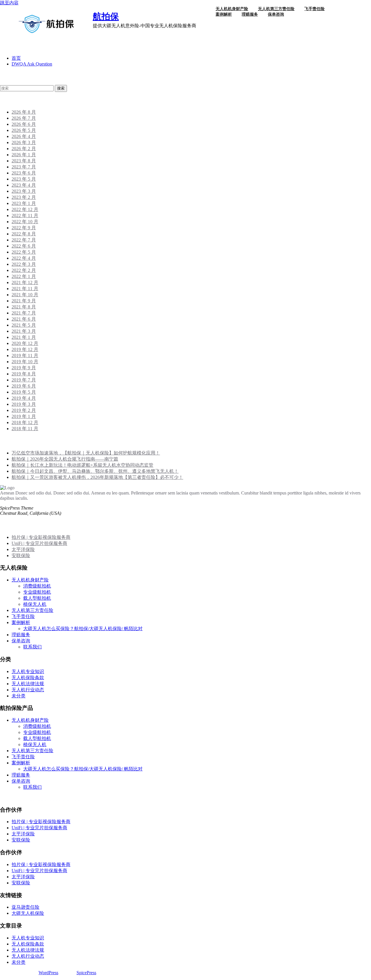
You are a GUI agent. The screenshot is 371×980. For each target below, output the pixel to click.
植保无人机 (34, 604)
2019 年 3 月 (24, 404)
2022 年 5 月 (24, 252)
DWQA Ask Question (32, 63)
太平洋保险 (23, 549)
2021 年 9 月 (24, 300)
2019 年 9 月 (24, 367)
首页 (16, 58)
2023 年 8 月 (24, 160)
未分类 (19, 695)
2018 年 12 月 (25, 422)
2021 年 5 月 (24, 325)
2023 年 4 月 (24, 185)
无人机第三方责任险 (32, 610)
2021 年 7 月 (24, 312)
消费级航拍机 (37, 585)
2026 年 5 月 (24, 130)
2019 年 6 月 (24, 385)
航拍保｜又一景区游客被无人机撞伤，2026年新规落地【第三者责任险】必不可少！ (97, 477)
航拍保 (106, 16)
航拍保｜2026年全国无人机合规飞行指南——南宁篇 (65, 459)
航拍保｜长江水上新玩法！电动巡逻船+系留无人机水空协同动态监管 (82, 465)
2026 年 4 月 (24, 136)
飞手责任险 (23, 616)
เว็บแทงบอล (68, 800)
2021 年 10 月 (25, 294)
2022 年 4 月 (24, 258)
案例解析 (224, 14)
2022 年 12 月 (25, 209)
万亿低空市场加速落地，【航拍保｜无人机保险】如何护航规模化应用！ (86, 452)
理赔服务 (250, 14)
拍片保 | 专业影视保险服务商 (41, 537)
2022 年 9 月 (24, 227)
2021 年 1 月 (24, 337)
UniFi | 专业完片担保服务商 (39, 543)
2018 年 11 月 (25, 428)
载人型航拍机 (37, 598)
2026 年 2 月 (24, 148)
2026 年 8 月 (24, 112)
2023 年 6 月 (24, 172)
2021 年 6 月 (24, 319)
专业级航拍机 (37, 592)
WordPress (48, 972)
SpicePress (86, 972)
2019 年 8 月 (24, 373)
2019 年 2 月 (24, 410)
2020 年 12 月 (25, 343)
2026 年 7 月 (24, 118)
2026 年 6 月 (24, 124)
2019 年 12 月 (25, 349)
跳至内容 (9, 2)
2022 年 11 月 (25, 215)
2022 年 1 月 (24, 276)
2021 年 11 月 (25, 288)
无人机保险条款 (28, 677)
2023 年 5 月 (24, 179)
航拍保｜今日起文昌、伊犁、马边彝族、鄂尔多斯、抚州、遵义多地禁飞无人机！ (95, 471)
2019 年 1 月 (24, 416)
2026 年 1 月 (24, 154)
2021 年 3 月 (24, 331)
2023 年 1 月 (24, 203)
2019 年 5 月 (24, 392)
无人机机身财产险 (30, 579)
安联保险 (21, 555)
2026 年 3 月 (24, 142)
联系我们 (32, 646)
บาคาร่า (8, 800)
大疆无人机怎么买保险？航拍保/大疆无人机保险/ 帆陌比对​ (83, 628)
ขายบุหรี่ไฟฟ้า (32, 800)
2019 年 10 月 (25, 361)
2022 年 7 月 (24, 239)
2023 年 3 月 (24, 191)
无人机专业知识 (28, 671)
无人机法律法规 (28, 683)
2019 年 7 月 (24, 379)
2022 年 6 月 (24, 245)
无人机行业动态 (28, 689)
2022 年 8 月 (24, 233)
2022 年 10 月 (25, 221)
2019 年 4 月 (24, 398)
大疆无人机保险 (28, 913)
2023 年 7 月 (24, 166)
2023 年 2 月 (24, 197)
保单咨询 (276, 14)
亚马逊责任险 (25, 907)
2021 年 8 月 (24, 306)
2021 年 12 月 (25, 282)
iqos (51, 800)
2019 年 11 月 (25, 355)
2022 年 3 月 (24, 264)
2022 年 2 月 (24, 270)
